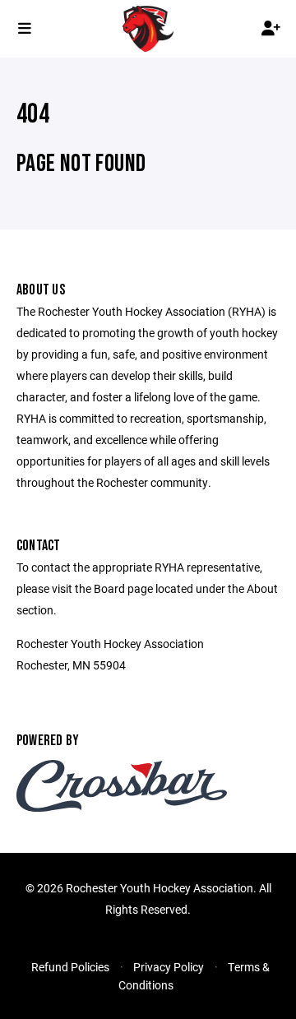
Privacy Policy (168, 967)
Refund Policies (70, 967)
